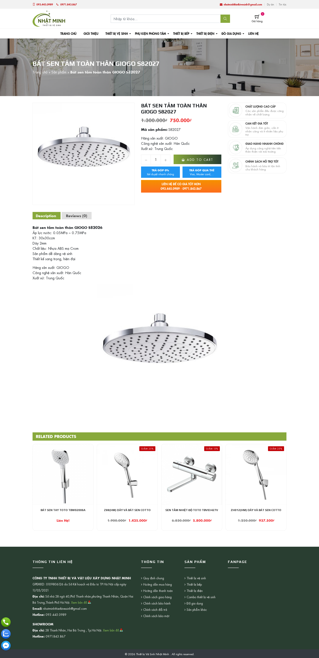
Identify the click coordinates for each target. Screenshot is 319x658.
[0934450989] (6, 634)
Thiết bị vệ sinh (116, 33)
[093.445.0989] (6, 622)
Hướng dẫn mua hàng (157, 584)
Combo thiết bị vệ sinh (201, 597)
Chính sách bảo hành (157, 603)
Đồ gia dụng (231, 33)
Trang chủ (68, 33)
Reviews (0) (76, 215)
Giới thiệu (91, 33)
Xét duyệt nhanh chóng (160, 172)
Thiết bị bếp (181, 33)
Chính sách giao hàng (157, 597)
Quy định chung (153, 578)
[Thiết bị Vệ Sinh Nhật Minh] (49, 18)
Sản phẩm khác (197, 609)
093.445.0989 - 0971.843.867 (181, 186)
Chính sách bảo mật (156, 616)
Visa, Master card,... (201, 172)
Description (46, 215)
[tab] (46, 215)
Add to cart (200, 159)
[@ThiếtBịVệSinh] (6, 645)
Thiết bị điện (205, 33)
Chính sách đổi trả (155, 609)
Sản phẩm (58, 72)
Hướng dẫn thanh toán (158, 590)
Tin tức (282, 4)
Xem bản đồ (79, 602)
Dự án (270, 4)
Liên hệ (253, 33)
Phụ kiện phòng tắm (150, 33)
